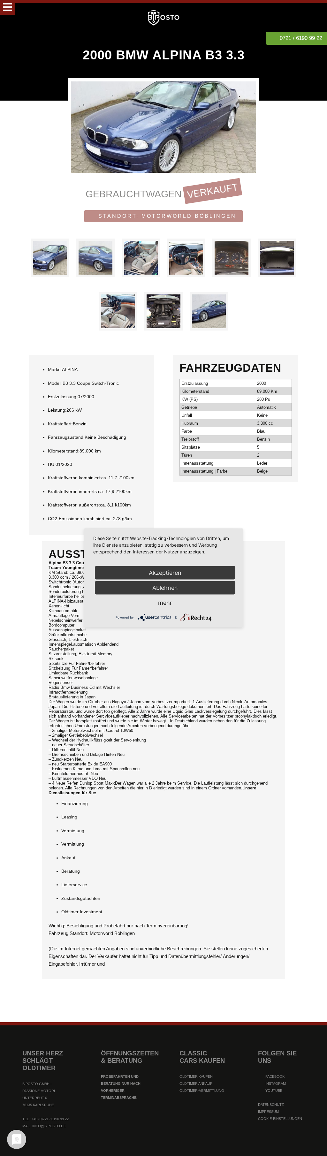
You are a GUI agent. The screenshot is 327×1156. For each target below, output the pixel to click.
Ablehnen (165, 587)
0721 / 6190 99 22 (301, 38)
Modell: (55, 383)
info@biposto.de (49, 1126)
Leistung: (57, 410)
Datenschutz (271, 1105)
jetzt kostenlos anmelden (163, 1121)
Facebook (274, 1076)
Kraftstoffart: (60, 423)
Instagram (275, 1083)
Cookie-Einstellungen (280, 1119)
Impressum (268, 1112)
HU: (52, 464)
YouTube (273, 1090)
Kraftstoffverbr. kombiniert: (74, 477)
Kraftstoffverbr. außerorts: (74, 504)
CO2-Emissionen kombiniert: (77, 518)
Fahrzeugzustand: (66, 437)
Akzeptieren (165, 572)
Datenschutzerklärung (136, 1148)
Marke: (55, 369)
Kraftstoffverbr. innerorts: (73, 491)
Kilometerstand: (64, 450)
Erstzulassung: (63, 396)
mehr (165, 602)
